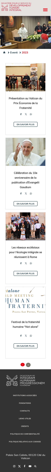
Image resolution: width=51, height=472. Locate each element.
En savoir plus (25, 124)
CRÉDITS (25, 426)
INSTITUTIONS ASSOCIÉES (25, 395)
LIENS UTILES (25, 418)
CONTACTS (25, 411)
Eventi (14, 52)
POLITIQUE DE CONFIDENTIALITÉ (25, 434)
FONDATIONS (25, 403)
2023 (25, 52)
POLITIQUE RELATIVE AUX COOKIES (25, 441)
